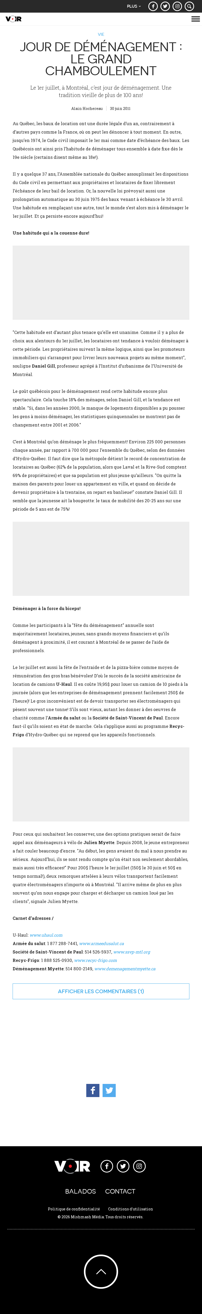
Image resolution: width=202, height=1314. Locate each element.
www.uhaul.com (45, 935)
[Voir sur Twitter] (165, 6)
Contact (120, 1191)
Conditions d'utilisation (130, 1208)
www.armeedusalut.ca (101, 943)
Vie (101, 34)
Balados (80, 1191)
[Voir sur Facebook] (153, 6)
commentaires (116, 991)
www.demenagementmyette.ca (124, 968)
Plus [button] (132, 6)
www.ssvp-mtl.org (131, 952)
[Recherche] (189, 6)
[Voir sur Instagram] (177, 6)
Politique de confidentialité (74, 1208)
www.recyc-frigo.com (95, 960)
